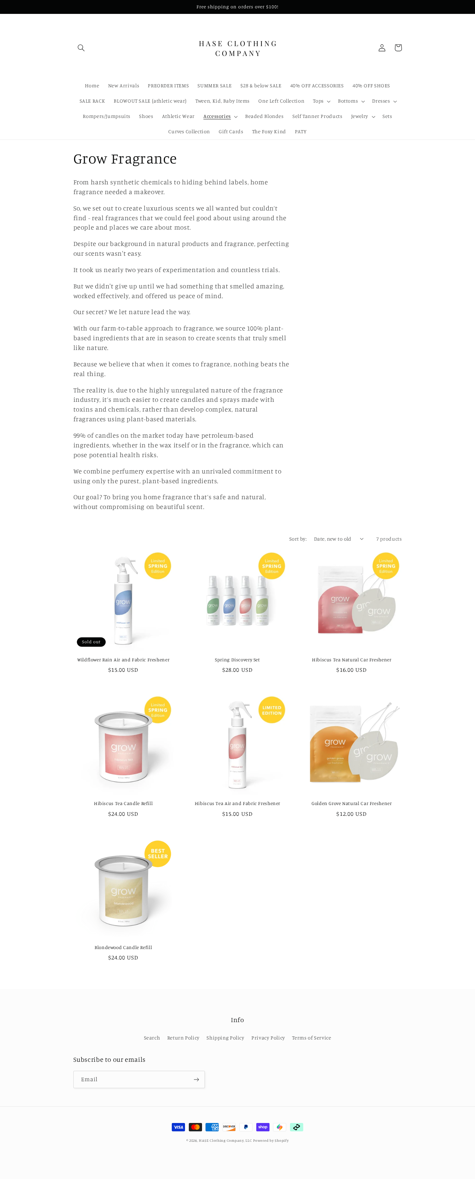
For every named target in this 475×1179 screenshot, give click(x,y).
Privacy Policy (268, 1038)
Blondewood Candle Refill (123, 947)
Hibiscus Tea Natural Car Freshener (351, 659)
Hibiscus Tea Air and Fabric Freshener (237, 803)
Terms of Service (311, 1038)
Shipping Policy (225, 1038)
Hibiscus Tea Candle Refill (123, 803)
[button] (81, 48)
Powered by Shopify (271, 1140)
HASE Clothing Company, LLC (225, 1140)
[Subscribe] (196, 1079)
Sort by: (298, 539)
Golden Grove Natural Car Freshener (352, 803)
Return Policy (183, 1038)
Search (152, 1038)
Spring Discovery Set (237, 659)
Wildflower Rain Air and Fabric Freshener (123, 659)
